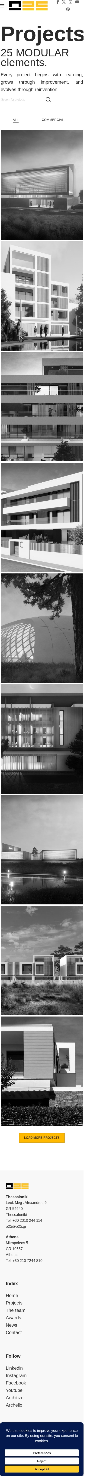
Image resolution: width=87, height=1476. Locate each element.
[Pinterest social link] (67, 9)
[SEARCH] (48, 99)
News (11, 1325)
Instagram (16, 1375)
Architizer (15, 1397)
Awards (13, 1317)
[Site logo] (28, 5)
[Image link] (17, 1185)
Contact (14, 1332)
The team (16, 1310)
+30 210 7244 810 (27, 1261)
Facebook (16, 1382)
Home (12, 1295)
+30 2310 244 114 (27, 1220)
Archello (14, 1405)
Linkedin (14, 1368)
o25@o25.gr (16, 1226)
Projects (14, 1302)
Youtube (14, 1390)
